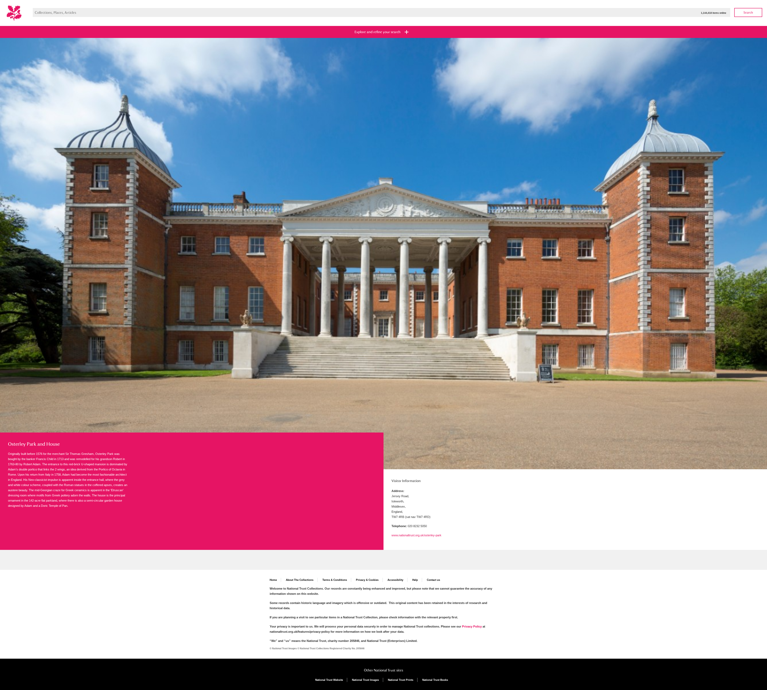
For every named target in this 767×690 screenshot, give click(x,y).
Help (415, 579)
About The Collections (299, 579)
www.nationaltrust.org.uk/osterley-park (416, 535)
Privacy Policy (472, 626)
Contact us (433, 579)
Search (748, 12)
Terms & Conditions (334, 579)
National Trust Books (435, 679)
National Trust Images (365, 679)
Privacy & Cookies (367, 579)
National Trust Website (329, 679)
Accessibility (395, 579)
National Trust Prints (400, 679)
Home (273, 579)
